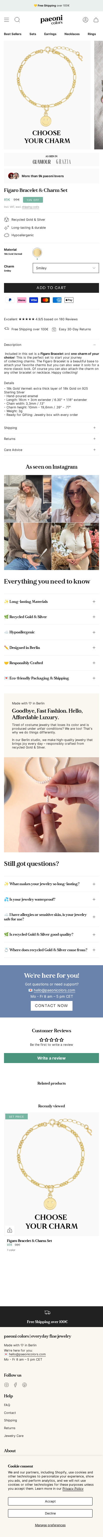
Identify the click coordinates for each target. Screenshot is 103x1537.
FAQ (7, 1405)
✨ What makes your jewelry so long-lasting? (42, 883)
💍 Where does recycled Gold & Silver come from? (46, 949)
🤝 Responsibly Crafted (23, 662)
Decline (50, 1513)
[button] (17, 19)
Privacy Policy (73, 1488)
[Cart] (96, 19)
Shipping (10, 428)
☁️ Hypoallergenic (19, 632)
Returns (10, 439)
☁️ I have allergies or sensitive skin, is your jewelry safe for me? (45, 917)
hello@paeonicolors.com (54, 990)
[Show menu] (6, 19)
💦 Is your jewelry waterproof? (30, 899)
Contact (10, 1413)
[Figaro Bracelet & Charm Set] (51, 1174)
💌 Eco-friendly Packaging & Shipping (36, 678)
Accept (50, 1501)
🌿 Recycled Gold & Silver (25, 616)
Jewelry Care (14, 1436)
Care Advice (13, 450)
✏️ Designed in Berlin (22, 647)
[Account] (85, 19)
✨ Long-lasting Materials (26, 601)
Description (12, 345)
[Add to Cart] (9, 1230)
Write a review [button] (51, 1058)
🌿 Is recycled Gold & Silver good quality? (39, 934)
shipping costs (30, 206)
